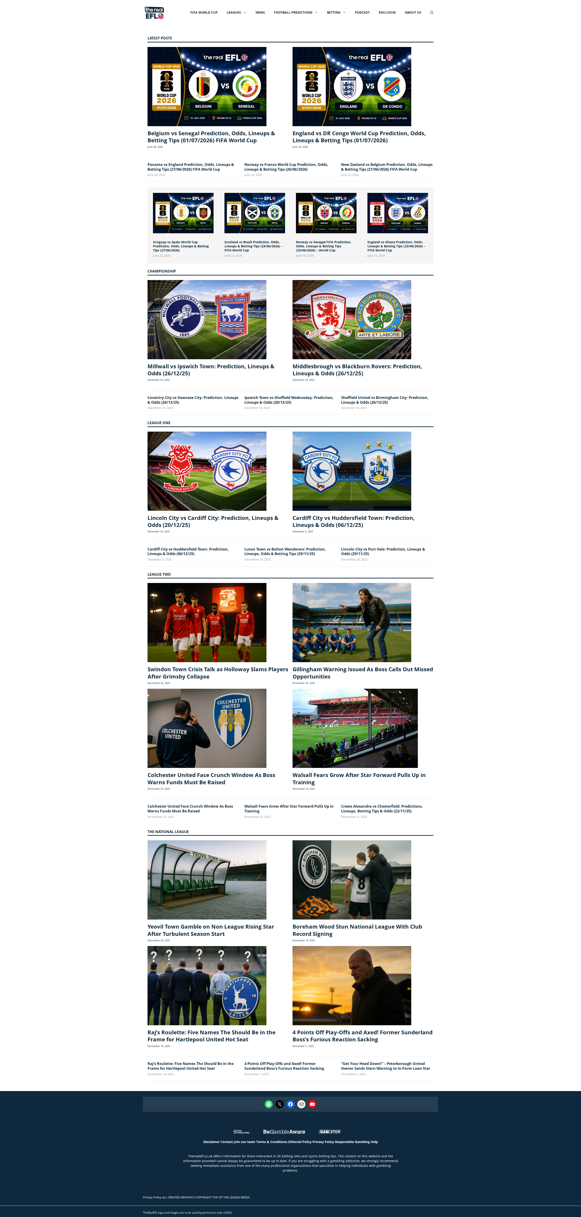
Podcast (362, 12)
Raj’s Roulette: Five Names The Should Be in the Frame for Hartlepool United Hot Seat (212, 1035)
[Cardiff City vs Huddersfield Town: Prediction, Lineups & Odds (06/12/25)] (352, 472)
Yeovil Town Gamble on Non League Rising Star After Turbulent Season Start (211, 930)
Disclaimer (211, 1142)
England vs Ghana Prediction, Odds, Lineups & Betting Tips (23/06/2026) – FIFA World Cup (396, 246)
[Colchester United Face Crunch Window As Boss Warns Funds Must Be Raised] (207, 729)
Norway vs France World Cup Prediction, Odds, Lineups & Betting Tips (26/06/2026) (286, 167)
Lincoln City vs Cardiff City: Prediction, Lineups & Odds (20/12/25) (213, 521)
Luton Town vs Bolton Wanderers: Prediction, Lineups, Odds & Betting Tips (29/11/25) (285, 551)
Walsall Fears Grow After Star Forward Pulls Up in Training (359, 778)
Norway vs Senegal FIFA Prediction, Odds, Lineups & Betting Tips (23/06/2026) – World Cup (323, 246)
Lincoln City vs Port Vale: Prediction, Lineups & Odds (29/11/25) (383, 551)
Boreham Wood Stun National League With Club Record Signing (357, 930)
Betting (333, 12)
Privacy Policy (323, 1142)
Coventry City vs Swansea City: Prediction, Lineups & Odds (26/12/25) (193, 400)
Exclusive (387, 12)
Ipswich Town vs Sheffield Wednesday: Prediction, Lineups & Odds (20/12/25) (289, 400)
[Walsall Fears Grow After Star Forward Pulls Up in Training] (355, 729)
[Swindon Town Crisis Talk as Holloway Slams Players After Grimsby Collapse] (207, 623)
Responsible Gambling (352, 1142)
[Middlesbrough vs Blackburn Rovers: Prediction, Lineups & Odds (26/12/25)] (352, 320)
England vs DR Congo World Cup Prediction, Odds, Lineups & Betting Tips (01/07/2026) (359, 136)
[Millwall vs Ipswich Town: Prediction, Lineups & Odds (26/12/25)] (207, 320)
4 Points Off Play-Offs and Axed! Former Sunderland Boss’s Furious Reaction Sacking (363, 1035)
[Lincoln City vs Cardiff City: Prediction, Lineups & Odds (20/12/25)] (207, 472)
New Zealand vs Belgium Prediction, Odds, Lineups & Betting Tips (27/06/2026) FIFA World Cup (387, 167)
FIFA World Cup (204, 12)
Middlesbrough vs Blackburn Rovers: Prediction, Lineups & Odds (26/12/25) (357, 369)
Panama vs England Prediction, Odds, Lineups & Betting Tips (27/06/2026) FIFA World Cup (191, 167)
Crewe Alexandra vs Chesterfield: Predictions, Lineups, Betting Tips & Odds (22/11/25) (382, 809)
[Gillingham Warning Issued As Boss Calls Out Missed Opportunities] (352, 623)
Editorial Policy (300, 1142)
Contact (227, 1142)
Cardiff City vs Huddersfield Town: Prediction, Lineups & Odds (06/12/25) (354, 521)
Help (374, 1142)
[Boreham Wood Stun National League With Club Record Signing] (352, 880)
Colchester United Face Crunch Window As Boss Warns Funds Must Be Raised (211, 778)
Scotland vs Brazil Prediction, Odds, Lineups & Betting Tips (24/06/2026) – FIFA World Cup (253, 246)
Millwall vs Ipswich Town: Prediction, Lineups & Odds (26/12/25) (211, 369)
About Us (413, 12)
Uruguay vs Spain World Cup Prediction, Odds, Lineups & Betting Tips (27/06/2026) (181, 246)
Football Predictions (293, 12)
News (260, 12)
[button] (432, 12)
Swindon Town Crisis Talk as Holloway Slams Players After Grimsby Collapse (218, 672)
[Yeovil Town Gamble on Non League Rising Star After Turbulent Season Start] (207, 880)
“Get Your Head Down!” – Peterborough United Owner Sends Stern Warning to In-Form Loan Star (385, 1066)
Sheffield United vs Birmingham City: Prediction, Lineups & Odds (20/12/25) (384, 400)
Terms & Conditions (271, 1142)
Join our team (244, 1142)
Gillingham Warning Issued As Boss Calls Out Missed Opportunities (363, 672)
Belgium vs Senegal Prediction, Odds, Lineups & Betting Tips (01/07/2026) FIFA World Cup (211, 136)
